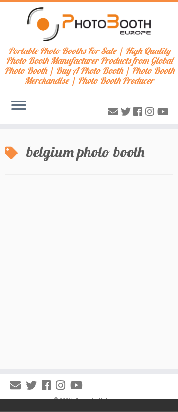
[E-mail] (114, 112)
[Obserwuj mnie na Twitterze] (127, 112)
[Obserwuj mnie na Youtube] (164, 112)
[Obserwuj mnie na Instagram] (151, 112)
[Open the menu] (18, 106)
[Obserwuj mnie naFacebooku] (139, 112)
